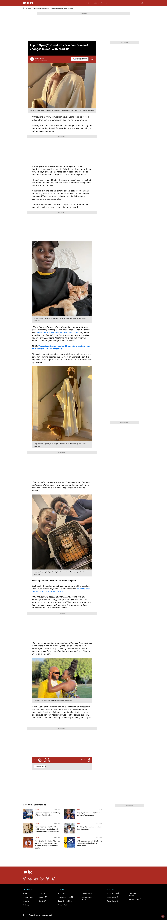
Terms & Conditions (65, 901)
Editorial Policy (86, 893)
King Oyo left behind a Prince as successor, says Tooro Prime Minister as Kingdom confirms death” (47, 844)
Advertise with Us (64, 897)
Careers (104, 3)
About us (61, 893)
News (68, 3)
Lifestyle (88, 3)
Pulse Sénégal (134, 899)
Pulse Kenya (111, 901)
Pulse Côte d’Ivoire (133, 894)
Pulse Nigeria (112, 893)
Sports (96, 3)
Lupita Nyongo (39, 766)
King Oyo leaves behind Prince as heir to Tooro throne (88, 814)
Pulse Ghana (111, 897)
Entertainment (78, 3)
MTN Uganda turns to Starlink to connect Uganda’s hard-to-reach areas (89, 843)
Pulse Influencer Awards (86, 898)
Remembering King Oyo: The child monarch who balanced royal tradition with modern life (47, 829)
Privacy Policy (63, 905)
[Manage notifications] (162, 916)
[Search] (142, 3)
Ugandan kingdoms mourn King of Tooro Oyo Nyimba (47, 814)
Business (26, 905)
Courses (42, 893)
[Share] (92, 59)
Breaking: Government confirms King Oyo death (89, 828)
